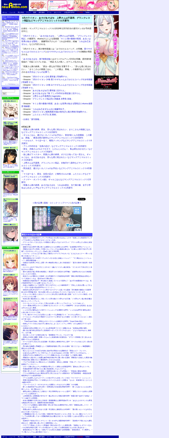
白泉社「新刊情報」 (32, 119)
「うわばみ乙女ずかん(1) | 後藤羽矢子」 (44, 109)
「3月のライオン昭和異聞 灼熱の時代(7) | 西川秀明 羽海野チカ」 (55, 112)
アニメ (28, 12)
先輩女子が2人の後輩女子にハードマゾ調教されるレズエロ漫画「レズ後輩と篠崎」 (53, 355)
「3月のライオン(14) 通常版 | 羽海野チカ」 (46, 77)
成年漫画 (42, 12)
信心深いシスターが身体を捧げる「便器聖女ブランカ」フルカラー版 (48, 335)
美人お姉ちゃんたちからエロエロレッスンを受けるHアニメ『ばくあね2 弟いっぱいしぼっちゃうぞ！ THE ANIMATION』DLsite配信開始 (10, 43)
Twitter (87, 12)
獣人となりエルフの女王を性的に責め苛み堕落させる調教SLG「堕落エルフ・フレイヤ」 (55, 351)
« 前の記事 (37, 203)
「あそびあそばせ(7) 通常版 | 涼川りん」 (45, 90)
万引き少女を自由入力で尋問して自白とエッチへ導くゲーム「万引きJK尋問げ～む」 (10, 74)
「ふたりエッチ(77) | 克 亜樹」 (40, 115)
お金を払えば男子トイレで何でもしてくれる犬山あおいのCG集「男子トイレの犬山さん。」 (56, 353)
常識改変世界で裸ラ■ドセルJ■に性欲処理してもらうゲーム (44, 369)
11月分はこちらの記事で (38, 72)
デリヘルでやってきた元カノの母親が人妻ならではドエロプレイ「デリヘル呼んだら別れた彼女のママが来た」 (10, 68)
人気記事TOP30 (69, 12)
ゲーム (49, 12)
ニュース (12, 12)
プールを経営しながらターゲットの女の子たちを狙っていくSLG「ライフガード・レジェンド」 (57, 378)
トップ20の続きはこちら (12, 84)
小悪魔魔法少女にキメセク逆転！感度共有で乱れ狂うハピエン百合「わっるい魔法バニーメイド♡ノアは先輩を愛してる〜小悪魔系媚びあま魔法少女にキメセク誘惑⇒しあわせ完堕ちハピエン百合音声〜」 (56, 416)
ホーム (4, 12)
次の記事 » (76, 203)
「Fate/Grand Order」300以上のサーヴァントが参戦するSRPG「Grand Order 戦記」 (53, 321)
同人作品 (21, 12)
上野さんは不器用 (66, 36)
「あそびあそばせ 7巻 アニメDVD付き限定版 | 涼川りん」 (52, 93)
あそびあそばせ (47, 36)
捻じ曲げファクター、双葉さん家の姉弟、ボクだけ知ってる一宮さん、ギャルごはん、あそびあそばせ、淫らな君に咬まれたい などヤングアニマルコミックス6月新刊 (56, 157)
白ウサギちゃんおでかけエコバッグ (63, 52)
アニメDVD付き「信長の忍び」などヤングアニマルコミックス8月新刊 (54, 146)
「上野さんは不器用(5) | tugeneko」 (42, 96)
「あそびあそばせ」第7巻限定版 (35, 59)
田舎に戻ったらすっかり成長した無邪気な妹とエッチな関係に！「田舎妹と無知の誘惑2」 (55, 371)
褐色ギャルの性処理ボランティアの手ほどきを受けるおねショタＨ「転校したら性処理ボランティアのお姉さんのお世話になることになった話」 (10, 51)
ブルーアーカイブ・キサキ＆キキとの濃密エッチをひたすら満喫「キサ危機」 (51, 385)
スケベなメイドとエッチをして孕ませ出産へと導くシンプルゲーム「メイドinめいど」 (54, 303)
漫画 (34, 12)
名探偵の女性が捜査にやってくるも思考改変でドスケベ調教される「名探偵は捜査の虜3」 (55, 328)
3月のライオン (29, 36)
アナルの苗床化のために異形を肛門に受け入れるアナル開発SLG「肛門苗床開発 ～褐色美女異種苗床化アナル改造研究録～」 (10, 36)
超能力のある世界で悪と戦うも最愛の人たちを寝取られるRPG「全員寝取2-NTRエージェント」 (57, 247)
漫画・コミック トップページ (57, 203)
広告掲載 (80, 12)
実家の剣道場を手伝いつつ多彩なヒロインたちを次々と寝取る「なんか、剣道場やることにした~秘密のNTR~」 (10, 63)
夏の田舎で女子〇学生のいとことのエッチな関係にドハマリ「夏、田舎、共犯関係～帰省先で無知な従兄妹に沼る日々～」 (10, 29)
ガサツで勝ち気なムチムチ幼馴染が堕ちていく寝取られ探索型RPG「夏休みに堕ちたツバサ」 (57, 367)
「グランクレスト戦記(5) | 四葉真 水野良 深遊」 (48, 99)
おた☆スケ (57, 12)
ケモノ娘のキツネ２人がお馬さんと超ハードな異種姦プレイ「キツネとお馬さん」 (53, 315)
